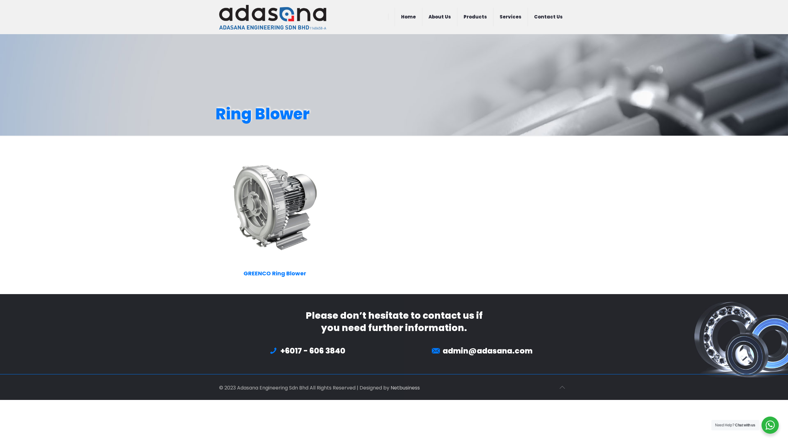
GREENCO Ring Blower (274, 273)
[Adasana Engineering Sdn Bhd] (272, 17)
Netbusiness (405, 387)
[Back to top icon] (562, 387)
